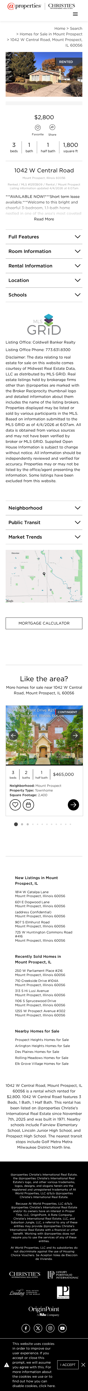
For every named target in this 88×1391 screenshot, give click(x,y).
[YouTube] (62, 1331)
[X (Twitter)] (38, 1331)
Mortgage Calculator (44, 623)
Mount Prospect (69, 184)
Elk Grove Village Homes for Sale (42, 1063)
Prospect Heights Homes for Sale (42, 1040)
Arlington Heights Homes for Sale (42, 1046)
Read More (44, 219)
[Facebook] (26, 1331)
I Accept (68, 1365)
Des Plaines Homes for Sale (37, 1052)
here (51, 1386)
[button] (44, 576)
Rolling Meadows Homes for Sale (41, 1058)
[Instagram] (50, 1331)
